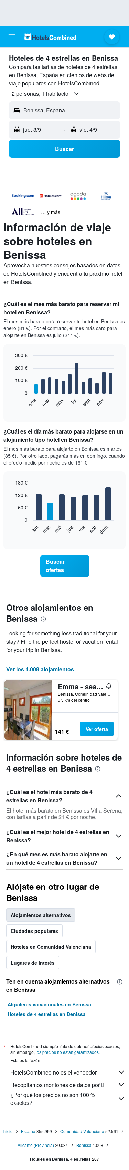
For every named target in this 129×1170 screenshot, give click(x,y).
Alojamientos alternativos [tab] (41, 915)
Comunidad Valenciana (82, 1131)
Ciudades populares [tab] (34, 930)
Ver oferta (97, 728)
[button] (11, 36)
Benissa (84, 1145)
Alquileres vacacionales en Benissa (49, 1004)
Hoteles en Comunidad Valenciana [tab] (51, 946)
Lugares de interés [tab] (33, 962)
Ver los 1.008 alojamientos (40, 669)
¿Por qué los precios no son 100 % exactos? (52, 1099)
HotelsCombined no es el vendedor (53, 1072)
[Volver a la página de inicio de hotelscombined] (50, 36)
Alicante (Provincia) (36, 1145)
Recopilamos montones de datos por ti (57, 1085)
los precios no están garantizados (67, 1052)
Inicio (8, 1131)
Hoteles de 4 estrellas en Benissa (47, 1013)
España (28, 1131)
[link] (64, 566)
